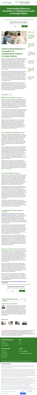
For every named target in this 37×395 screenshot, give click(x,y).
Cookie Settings (29, 391)
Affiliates (3, 342)
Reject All (22, 391)
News (20, 343)
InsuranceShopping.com (21, 281)
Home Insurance (4, 352)
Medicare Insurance (4, 355)
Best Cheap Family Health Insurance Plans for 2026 (31, 62)
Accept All (23, 393)
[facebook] (19, 351)
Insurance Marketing (5, 345)
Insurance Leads (4, 343)
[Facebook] (21, 299)
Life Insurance (3, 357)
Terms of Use (9, 391)
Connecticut (3, 214)
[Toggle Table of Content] (10, 95)
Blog (20, 342)
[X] (23, 299)
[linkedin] (26, 351)
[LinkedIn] (25, 299)
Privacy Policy (3, 391)
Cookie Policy (27, 384)
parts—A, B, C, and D (16, 71)
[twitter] (22, 351)
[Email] (25, 300)
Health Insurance (4, 354)
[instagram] (24, 351)
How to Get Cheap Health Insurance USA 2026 (31, 78)
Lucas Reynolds (13, 303)
